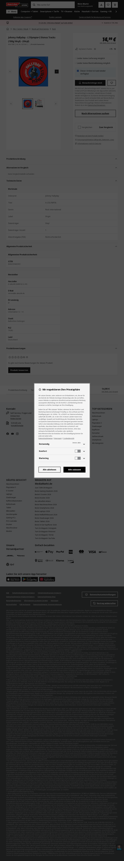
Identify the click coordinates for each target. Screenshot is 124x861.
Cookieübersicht (68, 438)
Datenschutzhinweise (46, 438)
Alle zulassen (74, 469)
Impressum (58, 438)
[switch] (78, 451)
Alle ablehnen (49, 469)
